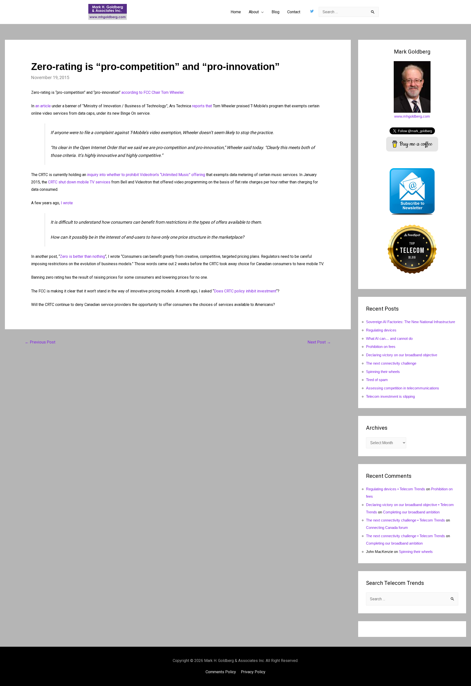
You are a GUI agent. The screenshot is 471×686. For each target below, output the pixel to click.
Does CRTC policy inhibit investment (245, 291)
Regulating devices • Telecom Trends (395, 489)
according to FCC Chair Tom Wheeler (152, 92)
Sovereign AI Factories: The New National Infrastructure (410, 322)
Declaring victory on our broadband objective (401, 355)
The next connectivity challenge (391, 363)
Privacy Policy (253, 672)
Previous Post (40, 342)
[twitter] (312, 11)
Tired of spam (377, 380)
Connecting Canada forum (387, 527)
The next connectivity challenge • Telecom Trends (405, 520)
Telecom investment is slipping (390, 396)
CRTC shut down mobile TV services (79, 182)
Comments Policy (221, 672)
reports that (202, 106)
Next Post (319, 342)
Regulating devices (381, 330)
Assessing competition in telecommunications (402, 388)
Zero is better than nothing (82, 256)
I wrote (67, 203)
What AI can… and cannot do (389, 338)
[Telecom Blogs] (412, 249)
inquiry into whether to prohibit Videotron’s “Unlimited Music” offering (146, 174)
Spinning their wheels (383, 372)
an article (43, 106)
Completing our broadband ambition (411, 512)
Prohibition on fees (380, 346)
